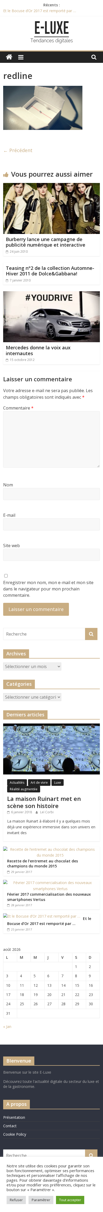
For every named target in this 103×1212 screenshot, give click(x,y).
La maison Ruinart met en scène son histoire (44, 802)
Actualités (17, 782)
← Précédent (17, 150)
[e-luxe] (9, 57)
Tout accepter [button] (70, 1199)
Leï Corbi (47, 812)
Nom (8, 485)
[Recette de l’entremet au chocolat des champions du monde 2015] (50, 849)
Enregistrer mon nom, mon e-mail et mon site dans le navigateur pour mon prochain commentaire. (48, 589)
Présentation (14, 1117)
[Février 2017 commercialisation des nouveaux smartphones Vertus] (50, 882)
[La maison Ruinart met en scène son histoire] (51, 726)
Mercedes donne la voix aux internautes (38, 350)
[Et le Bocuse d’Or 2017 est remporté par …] (41, 916)
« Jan (7, 1026)
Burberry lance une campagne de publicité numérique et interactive (45, 242)
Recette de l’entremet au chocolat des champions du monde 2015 (42, 863)
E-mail (9, 515)
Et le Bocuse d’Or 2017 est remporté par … (39, 10)
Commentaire (18, 408)
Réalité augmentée (24, 789)
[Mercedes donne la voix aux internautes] (51, 294)
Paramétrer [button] (41, 1199)
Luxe (57, 782)
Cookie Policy (14, 1134)
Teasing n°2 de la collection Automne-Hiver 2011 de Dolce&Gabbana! (50, 271)
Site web (11, 545)
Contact (10, 1125)
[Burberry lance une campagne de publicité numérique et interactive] (51, 186)
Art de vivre (39, 782)
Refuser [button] (16, 1199)
